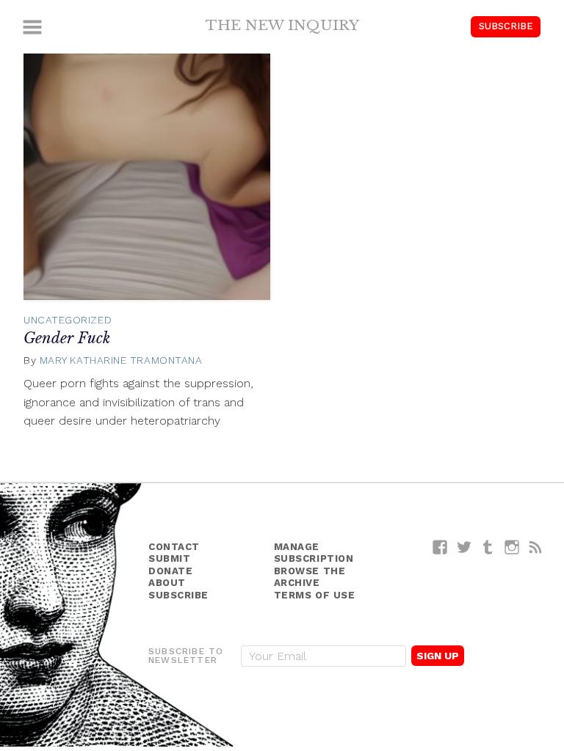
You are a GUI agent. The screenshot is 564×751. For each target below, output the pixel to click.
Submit (169, 558)
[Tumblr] (488, 546)
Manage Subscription (314, 553)
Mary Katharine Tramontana (121, 360)
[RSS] (536, 546)
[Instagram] (512, 546)
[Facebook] (440, 546)
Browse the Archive (310, 577)
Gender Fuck (67, 338)
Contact (174, 546)
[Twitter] (464, 546)
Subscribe (506, 26)
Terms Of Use (314, 595)
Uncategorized (68, 320)
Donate (170, 570)
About (167, 582)
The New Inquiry (282, 25)
